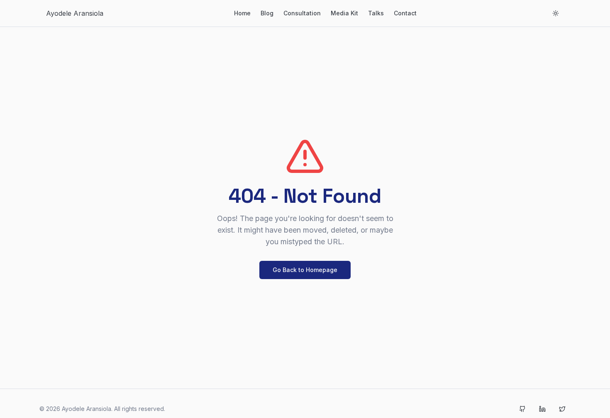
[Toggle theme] (555, 13)
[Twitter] (562, 409)
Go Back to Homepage (305, 269)
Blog (267, 13)
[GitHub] (522, 409)
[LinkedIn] (542, 409)
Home (242, 13)
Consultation (302, 13)
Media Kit (344, 13)
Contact (405, 13)
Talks (376, 13)
